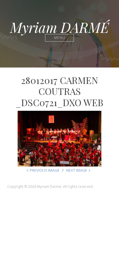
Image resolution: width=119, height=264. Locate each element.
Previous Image (45, 170)
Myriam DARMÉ (59, 27)
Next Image (76, 170)
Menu (59, 37)
